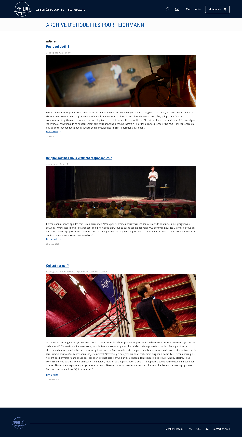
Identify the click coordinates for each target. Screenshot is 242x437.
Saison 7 (64, 164)
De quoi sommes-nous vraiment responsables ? (79, 158)
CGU (207, 428)
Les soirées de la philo (50, 9)
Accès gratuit (52, 164)
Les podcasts (76, 9)
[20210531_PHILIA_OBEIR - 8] (121, 81)
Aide (198, 428)
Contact (217, 428)
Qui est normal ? (57, 266)
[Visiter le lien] (23, 9)
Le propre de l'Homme (87, 271)
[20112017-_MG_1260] (121, 305)
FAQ (190, 428)
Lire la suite (52, 131)
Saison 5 (103, 271)
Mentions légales (174, 428)
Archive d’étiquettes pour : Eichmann (95, 25)
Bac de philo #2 (53, 52)
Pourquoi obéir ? (57, 47)
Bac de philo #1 (67, 271)
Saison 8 (66, 52)
